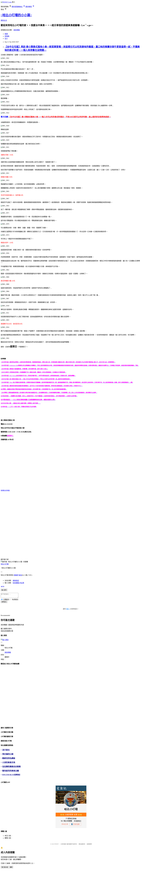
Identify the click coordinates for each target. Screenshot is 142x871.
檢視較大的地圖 (5, 490)
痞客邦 (16, 575)
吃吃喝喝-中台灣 (18, 583)
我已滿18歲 (5, 867)
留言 (20, 575)
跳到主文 (4, 20)
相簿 (6, 34)
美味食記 (16, 580)
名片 (6, 38)
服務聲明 (89, 844)
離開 (11, 867)
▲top (2, 586)
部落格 (7, 36)
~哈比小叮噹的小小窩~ (16, 15)
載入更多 (4, 590)
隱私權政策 (82, 844)
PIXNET (56, 844)
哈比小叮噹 (5, 564)
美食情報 (17, 30)
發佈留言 (4, 602)
